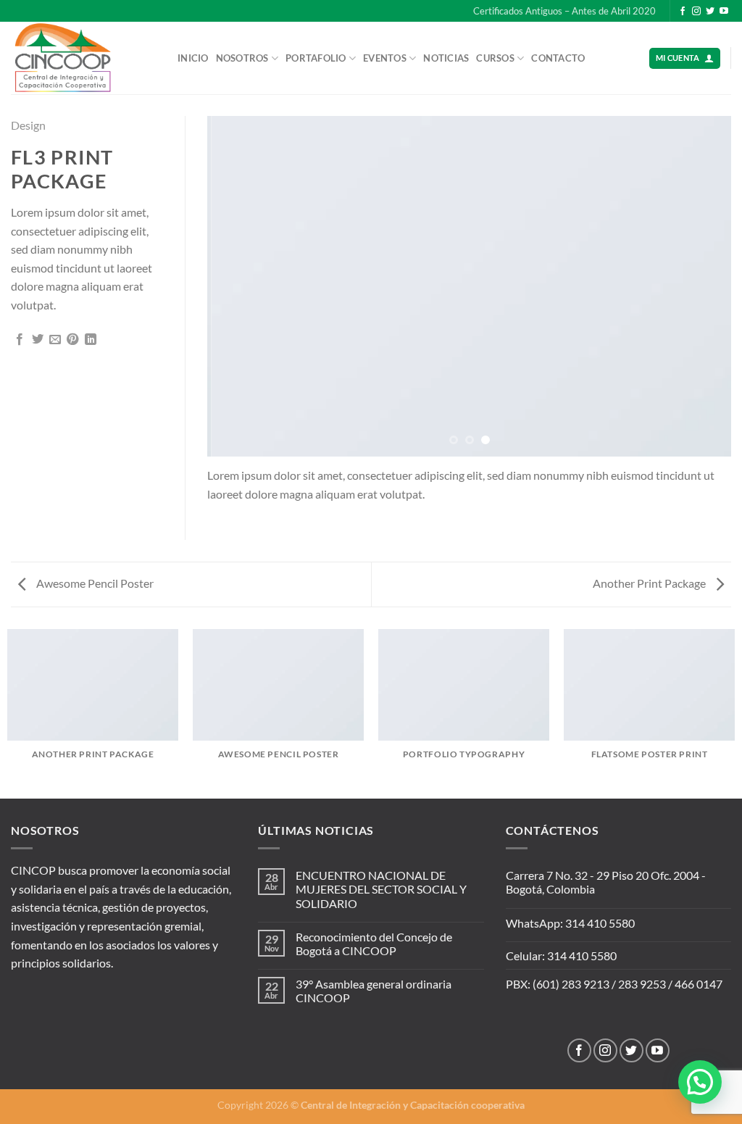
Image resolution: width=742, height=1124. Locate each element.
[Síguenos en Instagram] (696, 12)
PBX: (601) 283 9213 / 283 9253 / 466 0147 (614, 984)
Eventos (385, 58)
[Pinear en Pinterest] (72, 339)
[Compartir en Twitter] (37, 339)
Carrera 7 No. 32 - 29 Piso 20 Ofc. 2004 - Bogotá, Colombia (606, 882)
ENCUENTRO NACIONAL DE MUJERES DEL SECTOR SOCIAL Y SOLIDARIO (381, 888)
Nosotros (242, 58)
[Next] (702, 286)
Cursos (495, 58)
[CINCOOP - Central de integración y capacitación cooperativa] (83, 58)
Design (28, 125)
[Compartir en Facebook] (19, 339)
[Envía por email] (55, 339)
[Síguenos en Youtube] (724, 12)
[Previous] (236, 286)
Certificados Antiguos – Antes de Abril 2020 (564, 11)
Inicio (193, 58)
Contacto (558, 58)
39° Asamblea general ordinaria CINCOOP (373, 990)
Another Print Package (650, 583)
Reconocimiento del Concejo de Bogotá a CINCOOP (374, 943)
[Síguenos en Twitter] (710, 12)
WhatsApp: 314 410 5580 (570, 923)
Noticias (446, 58)
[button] (700, 1082)
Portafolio (315, 58)
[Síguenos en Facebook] (682, 12)
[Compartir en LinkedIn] (90, 339)
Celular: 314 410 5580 (561, 955)
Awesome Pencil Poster (94, 583)
